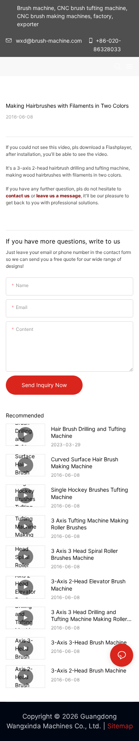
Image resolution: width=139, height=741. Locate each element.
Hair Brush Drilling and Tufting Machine (88, 432)
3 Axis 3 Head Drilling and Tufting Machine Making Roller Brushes (89, 616)
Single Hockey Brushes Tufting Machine (89, 493)
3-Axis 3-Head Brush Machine (89, 642)
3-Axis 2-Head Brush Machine (88, 670)
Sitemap (120, 726)
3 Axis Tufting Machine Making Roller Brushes (90, 524)
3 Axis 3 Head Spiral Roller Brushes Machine (84, 554)
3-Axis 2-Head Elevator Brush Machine (88, 584)
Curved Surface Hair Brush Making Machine (84, 462)
